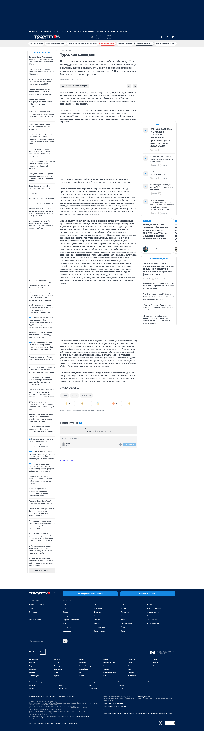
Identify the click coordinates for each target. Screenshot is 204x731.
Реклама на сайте (36, 604)
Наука (96, 623)
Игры (113, 31)
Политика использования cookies (114, 707)
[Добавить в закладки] (129, 86)
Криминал (98, 608)
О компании (34, 612)
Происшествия (127, 616)
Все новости (42, 52)
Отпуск (74, 395)
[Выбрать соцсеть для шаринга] (135, 86)
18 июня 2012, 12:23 (67, 80)
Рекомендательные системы (113, 710)
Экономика (152, 620)
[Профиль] (174, 37)
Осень (123, 608)
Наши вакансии (35, 616)
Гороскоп (77, 31)
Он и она (124, 604)
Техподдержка (35, 620)
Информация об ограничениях (113, 703)
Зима (96, 604)
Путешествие (86, 395)
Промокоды (122, 31)
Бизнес (66, 608)
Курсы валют (89, 31)
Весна (65, 612)
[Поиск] (162, 37)
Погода (60, 31)
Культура (97, 612)
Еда (64, 623)
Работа (123, 620)
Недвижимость (35, 31)
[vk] (65, 641)
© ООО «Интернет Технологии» (67, 723)
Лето (96, 616)
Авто (65, 604)
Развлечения (126, 623)
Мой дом (97, 620)
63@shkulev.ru (54, 713)
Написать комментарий (76, 86)
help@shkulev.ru (44, 718)
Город (65, 616)
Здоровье (67, 631)
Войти (68, 445)
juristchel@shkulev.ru (83, 716)
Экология (151, 616)
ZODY (107, 31)
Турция (64, 395)
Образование (99, 631)
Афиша (68, 31)
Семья (123, 631)
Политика (125, 612)
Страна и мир (153, 612)
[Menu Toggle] (30, 37)
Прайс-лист (33, 608)
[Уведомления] (168, 37)
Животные (67, 627)
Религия (124, 627)
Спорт (149, 604)
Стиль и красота (154, 608)
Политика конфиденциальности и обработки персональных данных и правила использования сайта (137, 713)
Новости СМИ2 (67, 460)
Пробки (100, 31)
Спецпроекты (153, 623)
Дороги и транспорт (71, 620)
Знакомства (49, 31)
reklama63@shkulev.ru (143, 697)
